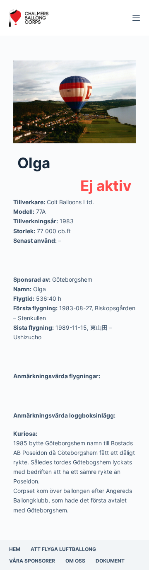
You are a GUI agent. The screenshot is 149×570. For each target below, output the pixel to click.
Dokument (110, 561)
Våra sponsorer (32, 561)
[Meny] (136, 18)
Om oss (75, 561)
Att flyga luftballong (63, 549)
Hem (14, 549)
